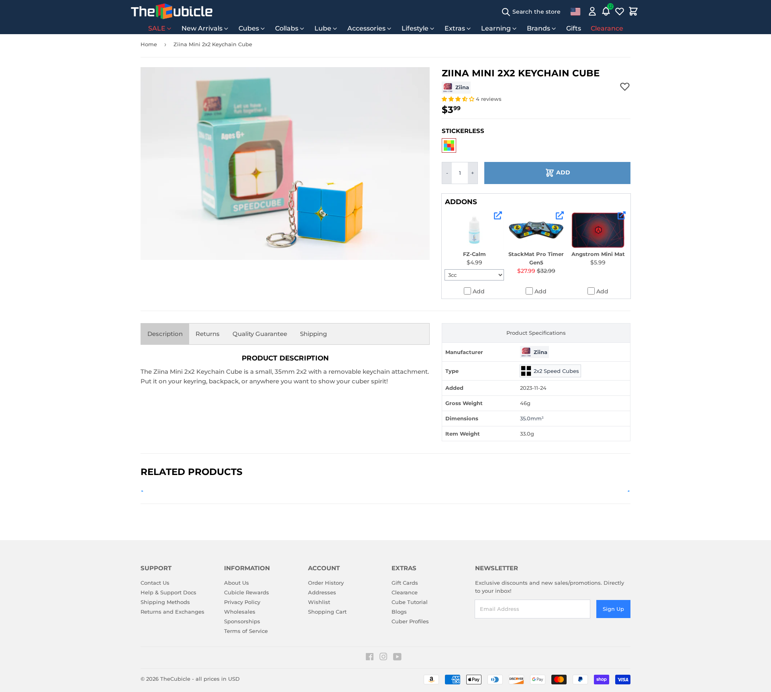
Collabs (286, 28)
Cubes (249, 28)
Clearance (607, 28)
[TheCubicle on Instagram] (383, 658)
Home (149, 44)
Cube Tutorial (410, 602)
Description (165, 334)
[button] (459, 99)
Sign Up (613, 609)
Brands (538, 28)
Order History (326, 582)
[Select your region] (575, 11)
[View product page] (498, 215)
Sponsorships (242, 621)
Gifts (573, 28)
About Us (236, 582)
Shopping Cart (327, 611)
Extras (455, 28)
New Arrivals (202, 28)
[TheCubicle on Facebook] (369, 658)
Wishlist (319, 602)
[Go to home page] (171, 11)
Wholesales (239, 611)
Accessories (366, 28)
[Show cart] (633, 11)
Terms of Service (246, 631)
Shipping (313, 334)
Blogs (399, 611)
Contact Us (155, 582)
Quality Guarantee (260, 334)
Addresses (322, 592)
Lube (322, 28)
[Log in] (592, 11)
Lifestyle (415, 28)
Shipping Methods (165, 602)
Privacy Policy (242, 602)
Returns (208, 334)
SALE (156, 28)
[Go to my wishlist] (619, 11)
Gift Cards (405, 582)
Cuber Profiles (410, 621)
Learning (496, 28)
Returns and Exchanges (172, 611)
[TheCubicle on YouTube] (397, 658)
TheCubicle (175, 679)
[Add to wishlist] (624, 86)
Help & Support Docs (168, 592)
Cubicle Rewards (246, 592)
